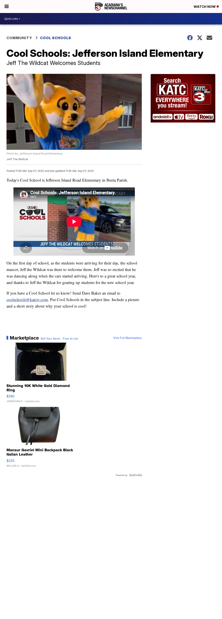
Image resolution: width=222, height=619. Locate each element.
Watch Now (205, 7)
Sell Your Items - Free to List (59, 338)
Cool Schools (55, 38)
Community (19, 38)
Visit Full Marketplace (127, 337)
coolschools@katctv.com (27, 299)
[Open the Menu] (6, 6)
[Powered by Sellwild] (135, 475)
